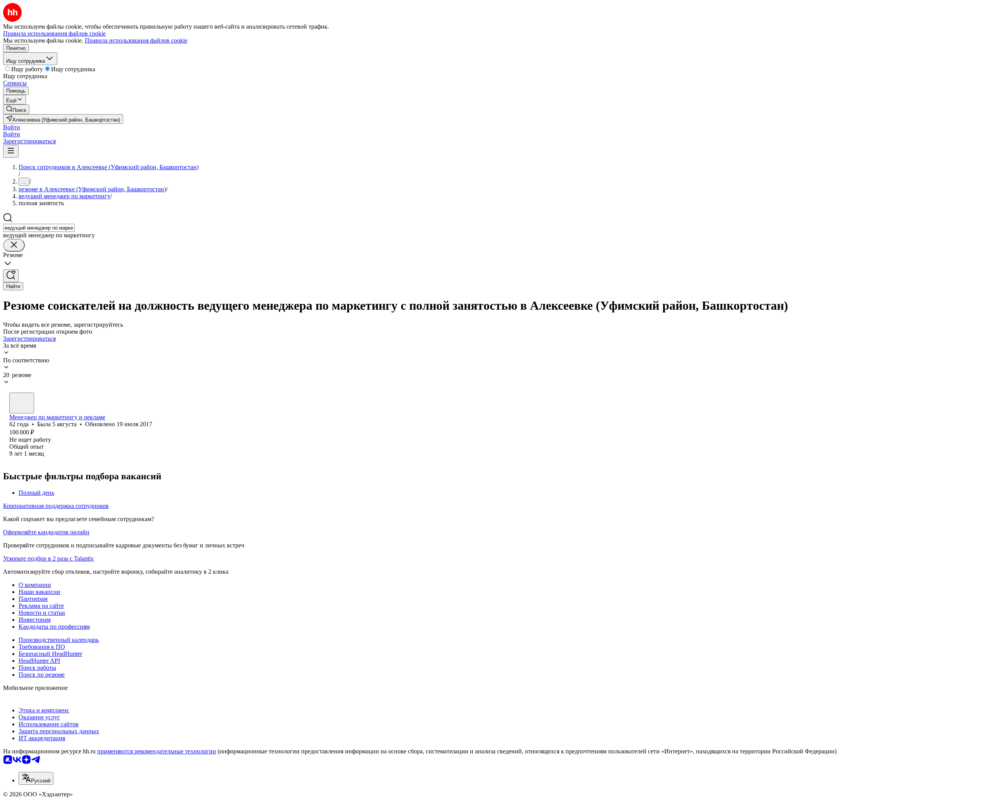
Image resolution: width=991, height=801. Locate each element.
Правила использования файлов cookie (136, 40)
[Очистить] (14, 245)
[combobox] (39, 228)
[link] (16, 109)
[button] (11, 127)
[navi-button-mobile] (11, 151)
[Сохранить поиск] (11, 275)
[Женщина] (21, 403)
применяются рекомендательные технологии (156, 751)
